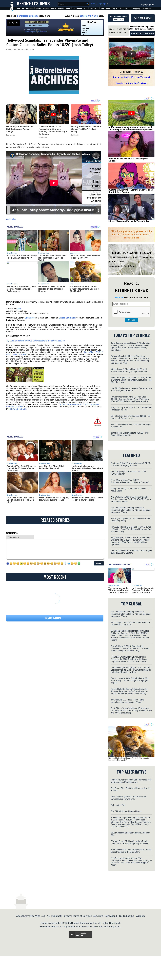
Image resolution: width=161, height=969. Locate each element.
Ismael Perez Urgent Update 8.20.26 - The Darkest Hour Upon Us (129, 434)
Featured (20, 8)
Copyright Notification (104, 916)
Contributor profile (30, 32)
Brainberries (12, 253)
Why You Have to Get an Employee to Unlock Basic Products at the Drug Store (131, 851)
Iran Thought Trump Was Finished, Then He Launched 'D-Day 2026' (130, 623)
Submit (131, 320)
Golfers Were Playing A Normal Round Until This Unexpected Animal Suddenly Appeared (130, 128)
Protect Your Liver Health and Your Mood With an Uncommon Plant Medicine (131, 781)
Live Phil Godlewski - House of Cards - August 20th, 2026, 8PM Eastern (131, 389)
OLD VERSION (143, 18)
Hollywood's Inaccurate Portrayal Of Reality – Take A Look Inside (143, 590)
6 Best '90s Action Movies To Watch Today (128, 221)
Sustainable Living (80, 8)
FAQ (48, 916)
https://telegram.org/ (143, 257)
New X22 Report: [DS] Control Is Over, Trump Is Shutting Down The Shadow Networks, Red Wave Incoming (131, 380)
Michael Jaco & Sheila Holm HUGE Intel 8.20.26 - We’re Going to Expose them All (129, 370)
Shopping (136, 8)
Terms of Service (82, 916)
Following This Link (17, 409)
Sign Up (150, 5)
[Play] (131, 54)
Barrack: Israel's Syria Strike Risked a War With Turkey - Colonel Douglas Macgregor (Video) (129, 680)
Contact (56, 916)
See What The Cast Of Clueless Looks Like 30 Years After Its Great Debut (21, 468)
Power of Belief (64, 8)
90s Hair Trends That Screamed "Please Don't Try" (85, 257)
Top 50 (115, 8)
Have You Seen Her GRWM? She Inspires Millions (128, 159)
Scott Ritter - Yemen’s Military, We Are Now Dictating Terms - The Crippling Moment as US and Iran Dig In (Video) (131, 710)
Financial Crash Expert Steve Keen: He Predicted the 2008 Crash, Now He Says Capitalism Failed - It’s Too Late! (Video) (129, 659)
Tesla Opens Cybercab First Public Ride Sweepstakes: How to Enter (128, 798)
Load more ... (55, 618)
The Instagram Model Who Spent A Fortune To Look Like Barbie (118, 590)
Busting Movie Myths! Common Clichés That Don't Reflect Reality (130, 190)
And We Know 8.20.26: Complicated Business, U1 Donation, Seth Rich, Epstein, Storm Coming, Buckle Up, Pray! (130, 648)
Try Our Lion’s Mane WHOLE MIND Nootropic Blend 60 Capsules (35, 341)
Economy (29, 8)
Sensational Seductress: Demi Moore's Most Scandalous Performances (21, 289)
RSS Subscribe (125, 916)
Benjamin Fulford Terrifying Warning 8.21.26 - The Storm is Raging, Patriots (131, 464)
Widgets (140, 916)
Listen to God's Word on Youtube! (131, 77)
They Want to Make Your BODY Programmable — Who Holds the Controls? (130, 481)
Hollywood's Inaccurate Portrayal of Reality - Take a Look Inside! (87, 468)
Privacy (67, 916)
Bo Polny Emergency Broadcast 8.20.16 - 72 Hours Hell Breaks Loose (130, 417)
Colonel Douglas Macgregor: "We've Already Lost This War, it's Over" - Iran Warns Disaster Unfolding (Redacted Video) (131, 670)
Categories (146, 8)
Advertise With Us (34, 916)
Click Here (30, 318)
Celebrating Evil (118, 805)
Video (108, 8)
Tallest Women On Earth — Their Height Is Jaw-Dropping (87, 499)
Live (102, 8)
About (19, 916)
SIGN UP (119, 297)
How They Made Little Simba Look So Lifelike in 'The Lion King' (20, 500)
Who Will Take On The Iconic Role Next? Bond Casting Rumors (51, 289)
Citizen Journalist (67, 318)
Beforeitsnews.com (27, 15)
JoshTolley (11, 219)
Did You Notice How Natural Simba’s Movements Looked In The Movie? (84, 289)
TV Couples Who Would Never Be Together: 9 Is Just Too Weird (52, 258)
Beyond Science (49, 8)
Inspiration (94, 8)
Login (143, 5)
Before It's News (33, 3)
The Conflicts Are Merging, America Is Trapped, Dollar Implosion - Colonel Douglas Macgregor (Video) (130, 510)
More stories (42, 32)
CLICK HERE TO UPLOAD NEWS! (142, 34)
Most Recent (125, 8)
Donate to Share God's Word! (131, 83)
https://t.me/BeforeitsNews (122, 266)
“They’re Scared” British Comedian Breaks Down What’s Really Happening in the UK (129, 842)
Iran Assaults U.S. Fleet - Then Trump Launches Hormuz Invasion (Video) (127, 701)
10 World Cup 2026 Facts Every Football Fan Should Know (22, 257)
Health (38, 8)
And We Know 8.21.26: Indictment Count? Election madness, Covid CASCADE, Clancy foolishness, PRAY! (131, 499)
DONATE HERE (118, 20)
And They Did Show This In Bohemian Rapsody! (52, 467)
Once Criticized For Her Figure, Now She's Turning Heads (54, 499)
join (19, 309)
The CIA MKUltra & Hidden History (126, 811)
